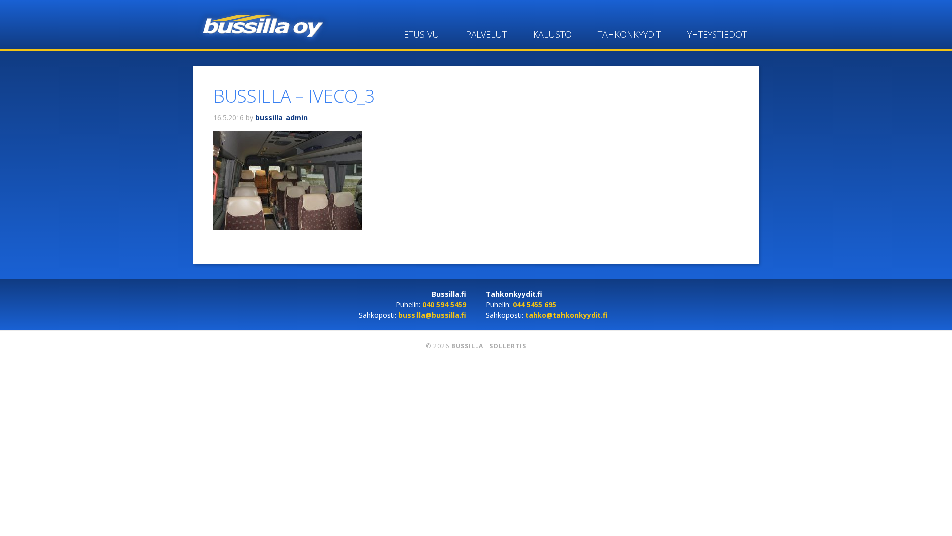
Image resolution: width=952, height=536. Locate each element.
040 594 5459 (444, 304)
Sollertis (507, 346)
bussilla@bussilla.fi (432, 315)
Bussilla (261, 25)
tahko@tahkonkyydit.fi (566, 315)
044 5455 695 (534, 304)
